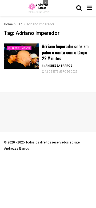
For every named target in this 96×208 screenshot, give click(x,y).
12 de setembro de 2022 (60, 72)
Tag (19, 24)
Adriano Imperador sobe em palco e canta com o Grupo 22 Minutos (65, 52)
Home (8, 24)
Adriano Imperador (40, 24)
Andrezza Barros (59, 66)
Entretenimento (19, 48)
